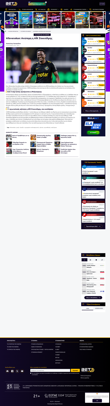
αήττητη (41, 127)
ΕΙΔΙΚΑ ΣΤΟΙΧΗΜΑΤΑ (36, 346)
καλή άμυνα (54, 127)
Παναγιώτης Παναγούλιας (13, 43)
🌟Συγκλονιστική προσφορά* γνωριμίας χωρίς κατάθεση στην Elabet (91, 195)
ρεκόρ (17, 127)
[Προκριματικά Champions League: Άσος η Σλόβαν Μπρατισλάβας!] (33, 144)
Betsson (90, 100)
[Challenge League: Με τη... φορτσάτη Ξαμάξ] (57, 137)
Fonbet (90, 74)
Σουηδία (22, 127)
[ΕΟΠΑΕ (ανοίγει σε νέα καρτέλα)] (60, 396)
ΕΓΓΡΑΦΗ (102, 3)
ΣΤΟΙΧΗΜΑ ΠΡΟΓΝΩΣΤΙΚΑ (13, 31)
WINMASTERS (58, 360)
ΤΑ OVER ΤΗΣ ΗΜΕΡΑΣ (13, 346)
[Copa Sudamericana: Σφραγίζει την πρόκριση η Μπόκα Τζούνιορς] (57, 144)
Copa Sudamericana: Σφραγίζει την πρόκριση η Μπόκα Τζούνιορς (69, 144)
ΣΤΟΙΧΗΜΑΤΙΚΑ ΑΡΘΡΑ (86, 344)
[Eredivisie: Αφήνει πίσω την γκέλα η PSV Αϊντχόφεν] (57, 151)
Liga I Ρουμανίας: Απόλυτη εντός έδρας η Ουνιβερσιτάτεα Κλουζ (21, 151)
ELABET (57, 349)
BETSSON (57, 363)
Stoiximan (90, 39)
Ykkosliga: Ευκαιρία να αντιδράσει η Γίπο (19, 143)
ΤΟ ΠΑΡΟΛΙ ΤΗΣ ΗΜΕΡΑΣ (13, 349)
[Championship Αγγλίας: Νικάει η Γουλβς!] (33, 137)
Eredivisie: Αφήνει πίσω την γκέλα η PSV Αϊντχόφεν (68, 151)
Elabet (89, 56)
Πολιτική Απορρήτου (86, 375)
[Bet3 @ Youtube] (22, 371)
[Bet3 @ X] (17, 371)
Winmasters (91, 91)
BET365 (57, 357)
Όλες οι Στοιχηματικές (92, 111)
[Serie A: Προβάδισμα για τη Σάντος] (9, 137)
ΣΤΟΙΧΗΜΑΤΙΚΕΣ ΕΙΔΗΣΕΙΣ (86, 346)
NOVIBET (57, 346)
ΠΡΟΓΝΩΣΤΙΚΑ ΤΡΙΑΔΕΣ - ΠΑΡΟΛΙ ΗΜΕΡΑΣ (42, 349)
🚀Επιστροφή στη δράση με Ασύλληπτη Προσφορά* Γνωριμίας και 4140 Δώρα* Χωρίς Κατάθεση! (93, 208)
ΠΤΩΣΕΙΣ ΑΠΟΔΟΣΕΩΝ (37, 344)
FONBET (57, 354)
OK (97, 400)
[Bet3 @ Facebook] (12, 371)
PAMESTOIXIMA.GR (60, 352)
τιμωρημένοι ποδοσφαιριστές (31, 127)
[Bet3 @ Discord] (7, 371)
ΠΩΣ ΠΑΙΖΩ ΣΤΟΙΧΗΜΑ (86, 349)
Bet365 (90, 83)
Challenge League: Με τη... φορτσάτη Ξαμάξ (69, 136)
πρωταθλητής (47, 127)
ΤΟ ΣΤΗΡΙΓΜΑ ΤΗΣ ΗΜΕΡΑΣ (25, 31)
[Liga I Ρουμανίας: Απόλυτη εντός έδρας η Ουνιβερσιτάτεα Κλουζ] (9, 151)
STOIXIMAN (58, 344)
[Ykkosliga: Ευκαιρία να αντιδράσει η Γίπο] (9, 144)
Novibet (90, 47)
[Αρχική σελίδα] (5, 31)
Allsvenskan (13, 127)
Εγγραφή (75, 370)
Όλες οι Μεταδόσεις (92, 297)
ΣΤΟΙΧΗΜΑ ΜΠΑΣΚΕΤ (36, 352)
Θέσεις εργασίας (85, 377)
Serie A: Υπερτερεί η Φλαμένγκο (43, 150)
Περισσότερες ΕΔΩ (92, 226)
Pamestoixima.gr (92, 65)
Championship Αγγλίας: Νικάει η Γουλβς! (44, 136)
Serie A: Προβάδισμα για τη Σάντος (20, 136)
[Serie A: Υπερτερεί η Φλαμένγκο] (33, 151)
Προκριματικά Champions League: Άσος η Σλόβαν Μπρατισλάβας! (44, 144)
